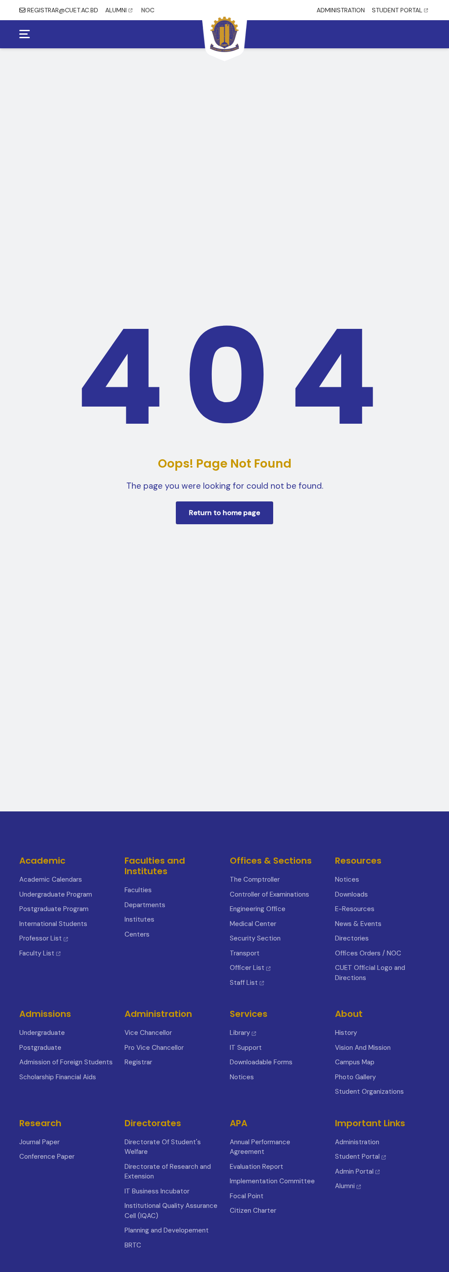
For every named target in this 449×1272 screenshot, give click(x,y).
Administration (357, 1142)
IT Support (246, 1047)
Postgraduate (40, 1047)
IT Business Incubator (157, 1191)
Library (240, 1032)
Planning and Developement (167, 1230)
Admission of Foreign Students (66, 1062)
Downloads (351, 894)
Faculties (138, 890)
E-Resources (354, 908)
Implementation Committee (272, 1181)
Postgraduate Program (54, 908)
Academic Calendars (50, 879)
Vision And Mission (363, 1047)
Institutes (139, 919)
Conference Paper (47, 1156)
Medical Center (253, 923)
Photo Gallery (355, 1077)
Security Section (255, 938)
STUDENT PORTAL (397, 10)
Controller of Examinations (269, 894)
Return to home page (224, 512)
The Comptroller (255, 879)
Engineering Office (257, 908)
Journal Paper (39, 1142)
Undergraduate (42, 1032)
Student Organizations (369, 1091)
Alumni (345, 1186)
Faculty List (36, 953)
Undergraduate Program (55, 894)
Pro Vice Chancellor (154, 1047)
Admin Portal (354, 1171)
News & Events (358, 923)
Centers (137, 934)
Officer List (248, 967)
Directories (352, 938)
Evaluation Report (256, 1166)
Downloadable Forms (261, 1062)
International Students (53, 923)
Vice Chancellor (148, 1032)
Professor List (40, 938)
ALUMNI (116, 10)
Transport (245, 953)
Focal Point (247, 1196)
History (346, 1032)
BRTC (133, 1245)
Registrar (138, 1062)
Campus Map (354, 1062)
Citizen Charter (253, 1210)
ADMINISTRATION (341, 10)
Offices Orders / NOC (368, 953)
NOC (147, 10)
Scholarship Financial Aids (57, 1077)
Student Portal (357, 1156)
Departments (145, 905)
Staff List (245, 982)
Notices (347, 879)
